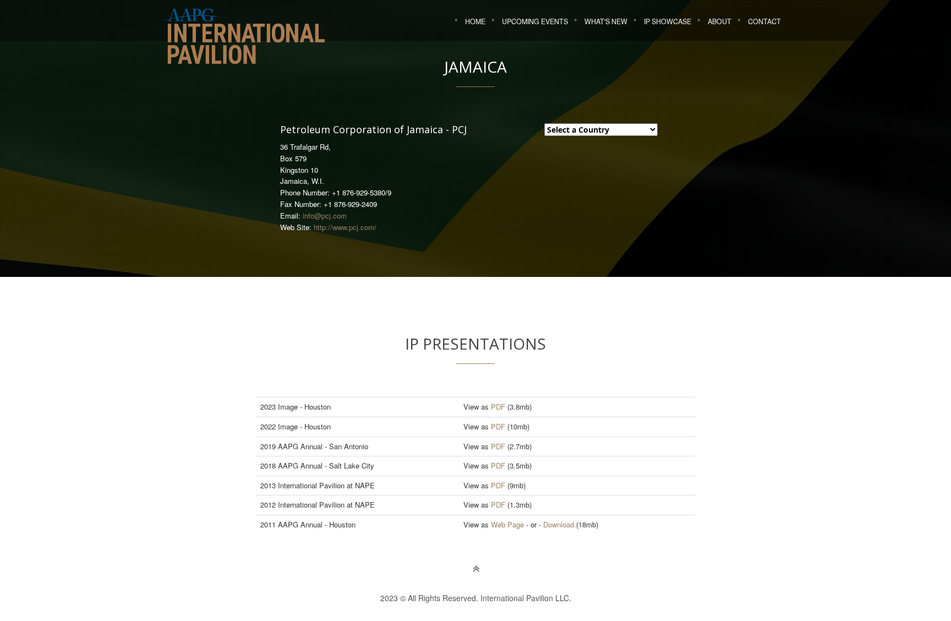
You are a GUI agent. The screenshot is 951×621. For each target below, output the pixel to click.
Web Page (507, 524)
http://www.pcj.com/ (345, 227)
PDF (498, 406)
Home (475, 21)
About (719, 21)
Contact (764, 21)
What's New (605, 21)
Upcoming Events (535, 21)
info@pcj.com (325, 215)
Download (558, 524)
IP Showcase (667, 21)
